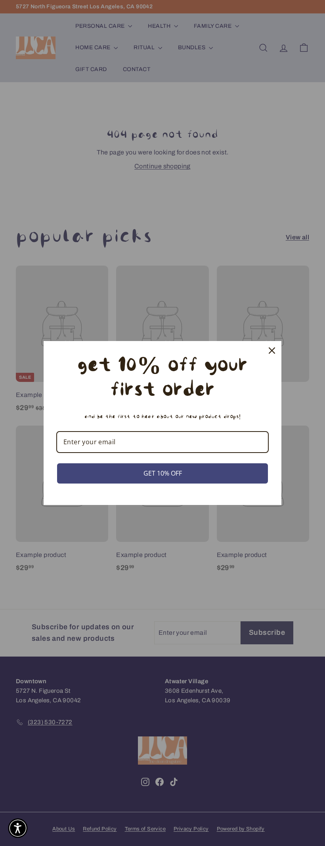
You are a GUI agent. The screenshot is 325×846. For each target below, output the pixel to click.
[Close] (271, 350)
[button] (18, 828)
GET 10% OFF (162, 473)
